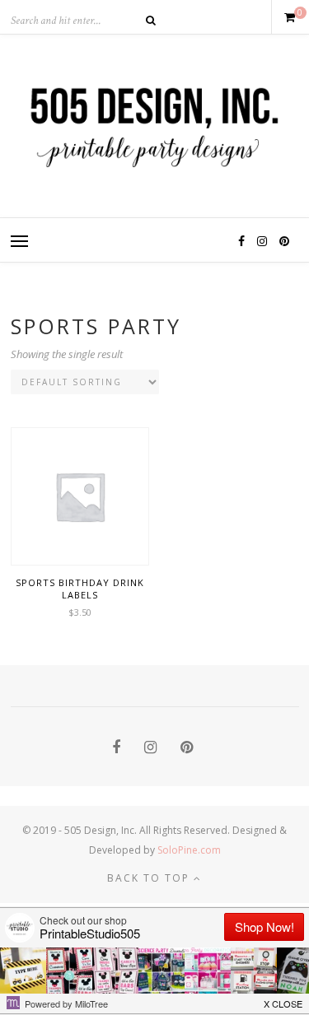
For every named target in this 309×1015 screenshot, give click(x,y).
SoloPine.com (189, 850)
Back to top (150, 878)
